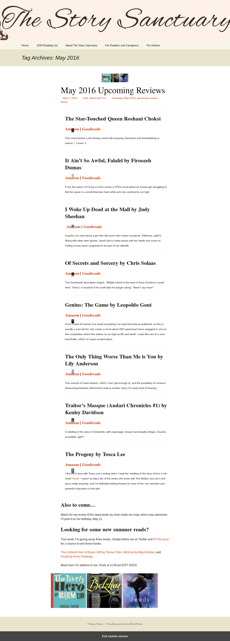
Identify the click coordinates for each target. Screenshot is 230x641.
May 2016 (129, 98)
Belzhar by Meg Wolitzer (139, 552)
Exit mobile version (115, 636)
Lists (85, 98)
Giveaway (117, 98)
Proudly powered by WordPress (124, 624)
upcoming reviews (147, 98)
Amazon (72, 178)
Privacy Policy (95, 624)
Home (25, 45)
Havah (75, 478)
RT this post (161, 539)
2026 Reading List (47, 45)
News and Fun (97, 98)
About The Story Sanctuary (81, 45)
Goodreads (91, 129)
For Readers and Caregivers (122, 45)
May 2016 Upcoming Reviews (113, 90)
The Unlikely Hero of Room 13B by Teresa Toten (91, 552)
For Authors (153, 45)
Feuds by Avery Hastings (77, 556)
